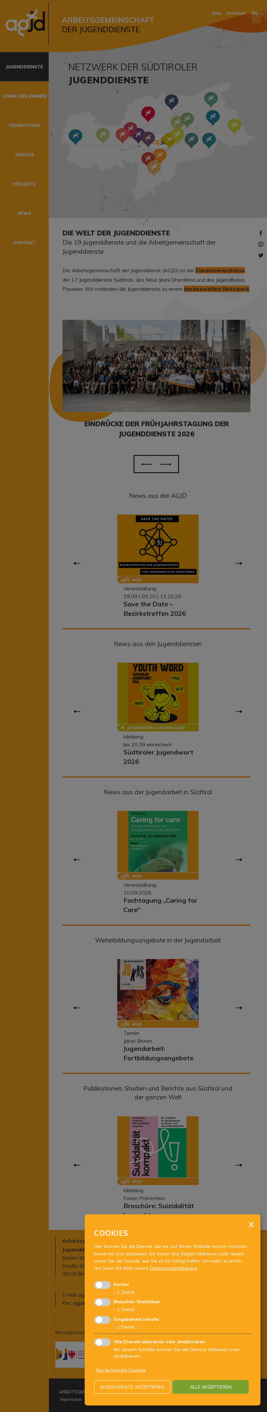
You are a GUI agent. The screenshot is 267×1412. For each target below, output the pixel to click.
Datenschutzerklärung (173, 1268)
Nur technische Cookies (121, 1370)
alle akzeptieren (211, 1387)
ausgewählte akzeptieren (132, 1387)
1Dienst (124, 1292)
